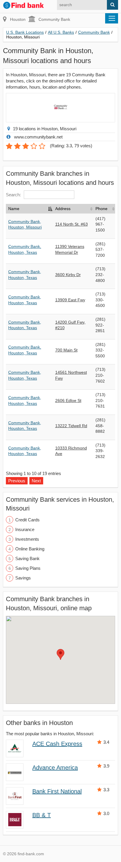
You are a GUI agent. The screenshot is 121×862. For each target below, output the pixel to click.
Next (36, 480)
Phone (101, 208)
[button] (60, 654)
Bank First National (57, 791)
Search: (13, 194)
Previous (16, 480)
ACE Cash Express (57, 744)
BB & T (41, 815)
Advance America (55, 767)
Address (62, 208)
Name (13, 208)
